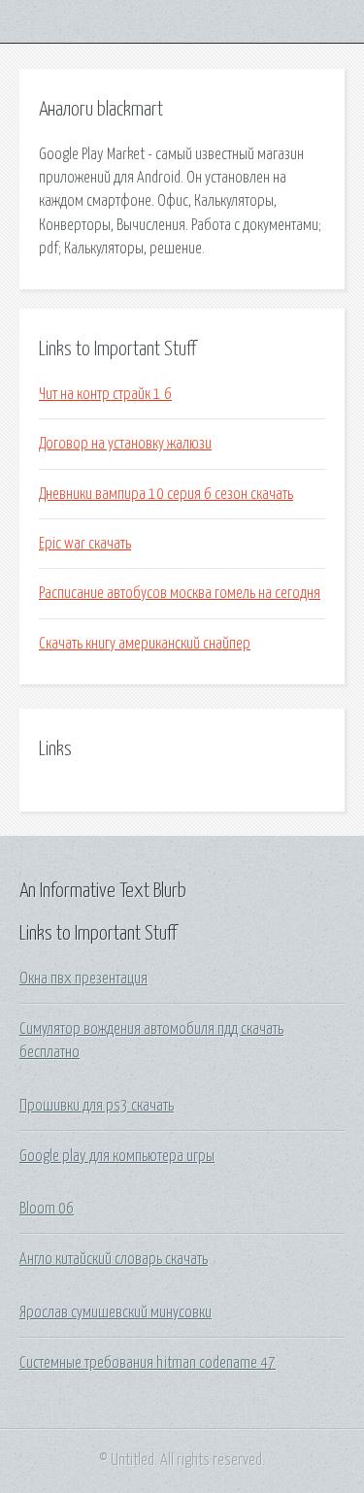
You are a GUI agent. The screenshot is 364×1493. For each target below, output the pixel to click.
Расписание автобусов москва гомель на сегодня (179, 593)
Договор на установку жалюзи (125, 443)
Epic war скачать (85, 543)
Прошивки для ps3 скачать (96, 1105)
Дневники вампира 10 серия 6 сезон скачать (166, 494)
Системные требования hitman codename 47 (147, 1363)
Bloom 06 (46, 1208)
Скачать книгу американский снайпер (144, 643)
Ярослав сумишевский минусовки (115, 1312)
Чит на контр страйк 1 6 (105, 394)
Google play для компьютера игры (117, 1156)
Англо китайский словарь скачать (113, 1259)
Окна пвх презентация (83, 978)
